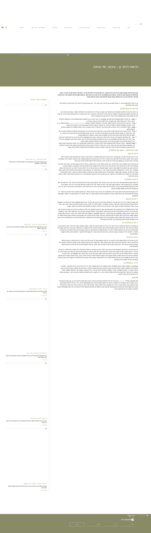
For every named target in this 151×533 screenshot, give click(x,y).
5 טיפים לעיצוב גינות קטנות (38, 418)
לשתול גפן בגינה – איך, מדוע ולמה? (36, 159)
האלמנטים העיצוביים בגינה (77, 123)
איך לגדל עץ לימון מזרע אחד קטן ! (36, 353)
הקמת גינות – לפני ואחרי (38, 27)
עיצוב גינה (122, 281)
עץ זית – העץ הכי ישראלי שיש (38, 289)
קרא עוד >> (44, 166)
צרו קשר (21, 27)
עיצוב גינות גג (68, 27)
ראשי (128, 27)
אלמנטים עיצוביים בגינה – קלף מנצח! (35, 224)
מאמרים (54, 27)
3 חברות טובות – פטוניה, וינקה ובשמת (35, 483)
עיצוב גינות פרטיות (84, 27)
